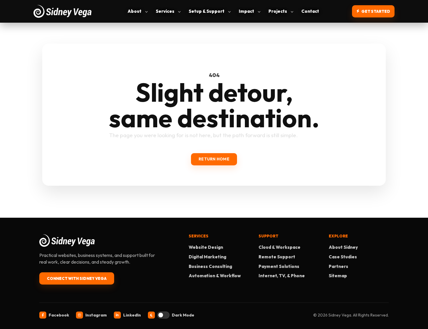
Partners (338, 266)
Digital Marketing (207, 257)
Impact (246, 11)
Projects (277, 11)
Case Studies (343, 257)
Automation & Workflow (215, 275)
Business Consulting (210, 266)
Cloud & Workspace (279, 247)
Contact (310, 11)
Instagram (96, 315)
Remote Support (277, 257)
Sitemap (338, 275)
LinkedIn (132, 315)
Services (165, 11)
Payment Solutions (279, 266)
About (135, 11)
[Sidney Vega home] (64, 11)
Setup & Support (206, 11)
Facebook (59, 315)
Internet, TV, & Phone (282, 275)
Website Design (206, 247)
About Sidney (343, 247)
